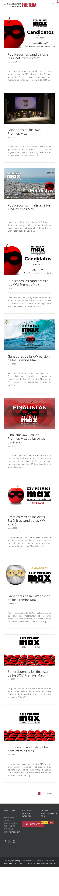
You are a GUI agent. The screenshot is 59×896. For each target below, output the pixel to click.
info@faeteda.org (12, 832)
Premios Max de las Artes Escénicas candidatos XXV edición (26, 520)
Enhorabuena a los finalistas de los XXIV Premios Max (28, 673)
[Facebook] (5, 841)
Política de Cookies (47, 863)
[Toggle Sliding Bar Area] (56, 2)
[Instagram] (14, 841)
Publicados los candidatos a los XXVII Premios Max (28, 56)
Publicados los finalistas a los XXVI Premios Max (29, 207)
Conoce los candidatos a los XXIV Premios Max (28, 749)
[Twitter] (9, 841)
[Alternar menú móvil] (53, 4)
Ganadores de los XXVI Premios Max (24, 132)
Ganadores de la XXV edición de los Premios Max (29, 358)
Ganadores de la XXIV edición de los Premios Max (29, 598)
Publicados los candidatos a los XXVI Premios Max (28, 283)
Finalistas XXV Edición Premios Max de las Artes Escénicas (26, 438)
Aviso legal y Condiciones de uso (26, 863)
